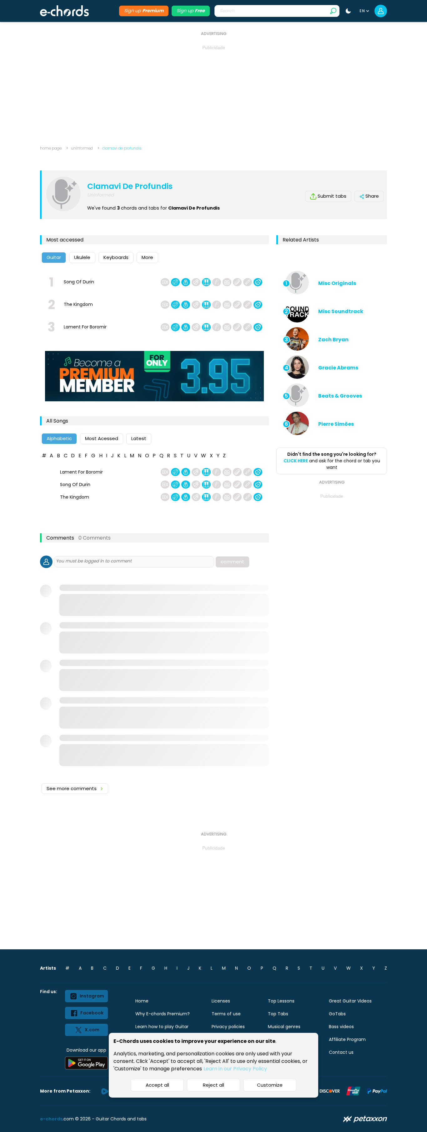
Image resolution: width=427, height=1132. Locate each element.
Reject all (213, 1085)
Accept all (157, 1085)
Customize (270, 1085)
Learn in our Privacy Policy (235, 1068)
